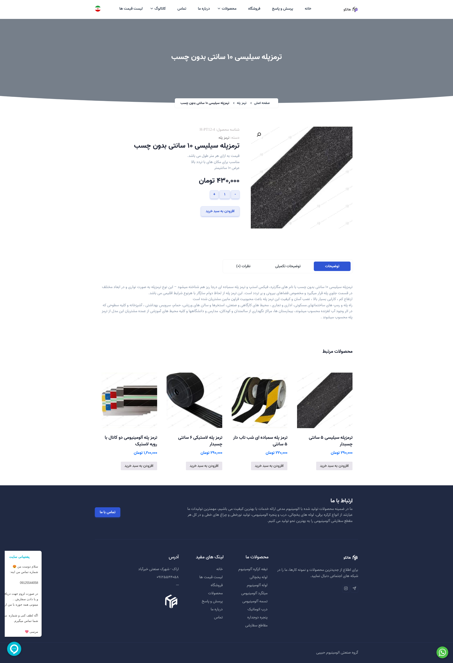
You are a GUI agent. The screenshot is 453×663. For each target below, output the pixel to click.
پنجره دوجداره (257, 617)
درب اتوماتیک (257, 609)
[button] (259, 134)
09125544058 (168, 577)
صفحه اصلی (262, 103)
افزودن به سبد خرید (220, 211)
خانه (308, 9)
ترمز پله (242, 103)
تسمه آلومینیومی (255, 601)
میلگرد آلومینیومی (254, 593)
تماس (181, 9)
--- (177, 585)
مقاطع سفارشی (256, 625)
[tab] (332, 266)
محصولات (229, 9)
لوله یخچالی (259, 577)
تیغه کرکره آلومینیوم (253, 569)
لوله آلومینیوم (257, 585)
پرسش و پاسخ (282, 9)
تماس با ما (107, 512)
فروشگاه (254, 9)
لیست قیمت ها (131, 9)
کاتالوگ (160, 9)
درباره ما (204, 9)
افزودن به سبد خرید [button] (334, 466)
